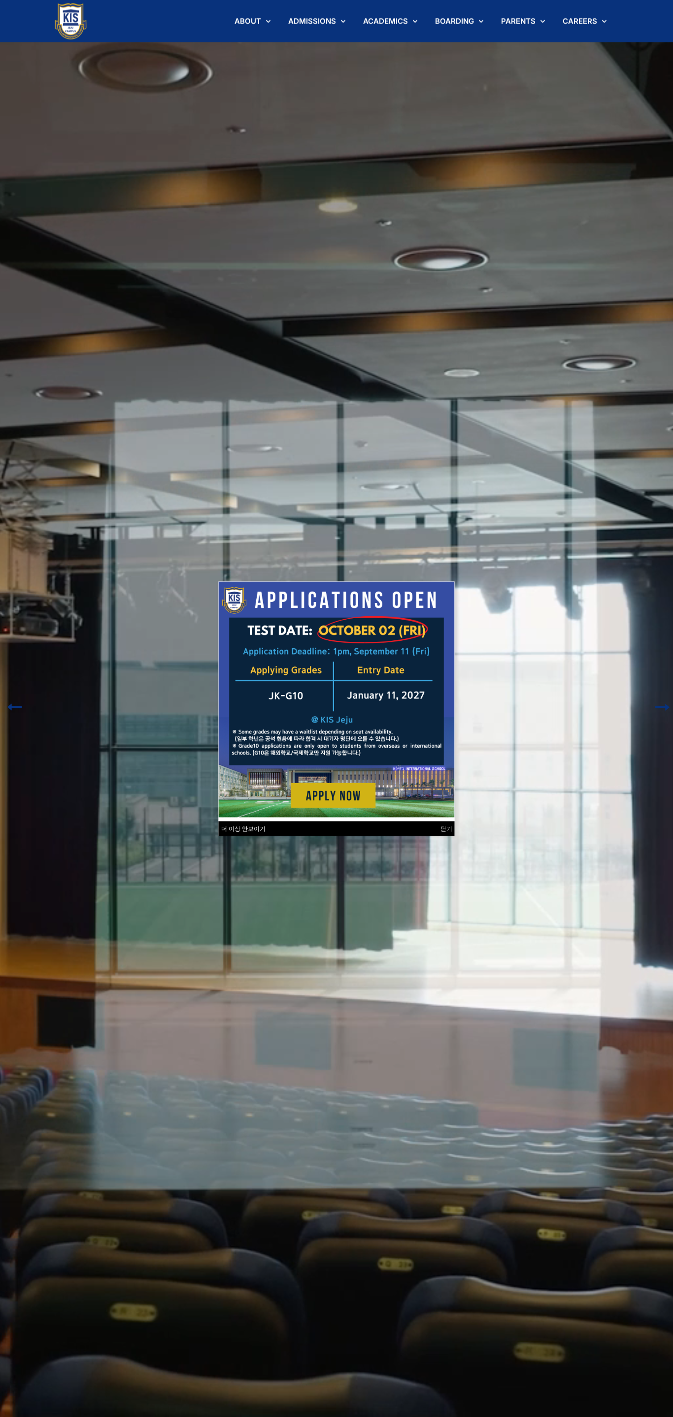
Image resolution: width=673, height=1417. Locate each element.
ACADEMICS (385, 21)
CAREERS (580, 21)
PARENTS (518, 21)
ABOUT (248, 21)
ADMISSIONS (312, 21)
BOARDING (454, 21)
